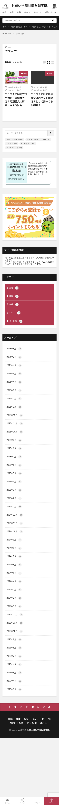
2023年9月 (14, 639)
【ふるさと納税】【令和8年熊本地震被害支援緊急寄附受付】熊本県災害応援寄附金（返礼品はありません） (38, 168)
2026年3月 (14, 390)
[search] (53, 20)
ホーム (7, 803)
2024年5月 (13, 573)
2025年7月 (14, 457)
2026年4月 (14, 382)
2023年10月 (14, 631)
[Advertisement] (29, 767)
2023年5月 (14, 673)
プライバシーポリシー (38, 723)
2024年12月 (14, 515)
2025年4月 (14, 482)
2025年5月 (14, 473)
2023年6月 (14, 664)
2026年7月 (14, 357)
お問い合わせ (50, 12)
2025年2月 (14, 498)
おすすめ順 (17, 62)
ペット (27, 12)
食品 (19, 12)
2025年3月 (14, 490)
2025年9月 (14, 440)
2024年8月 (14, 548)
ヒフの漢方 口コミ (28, 143)
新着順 (8, 62)
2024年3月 (14, 590)
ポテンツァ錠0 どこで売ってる (37, 27)
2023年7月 (14, 656)
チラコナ (20, 34)
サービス (37, 12)
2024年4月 (14, 581)
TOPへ (51, 803)
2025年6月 (14, 465)
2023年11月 (14, 623)
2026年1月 (14, 407)
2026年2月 (14, 399)
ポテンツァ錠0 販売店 (12, 27)
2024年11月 (14, 523)
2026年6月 (14, 365)
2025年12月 (14, 415)
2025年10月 (14, 432)
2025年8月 (14, 448)
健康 (12, 12)
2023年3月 (14, 689)
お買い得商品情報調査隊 (29, 5)
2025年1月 (14, 507)
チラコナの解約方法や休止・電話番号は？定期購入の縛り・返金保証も (16, 100)
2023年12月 (14, 615)
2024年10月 (14, 531)
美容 (4, 12)
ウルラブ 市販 (12, 143)
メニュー (37, 803)
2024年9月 (13, 540)
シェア (22, 803)
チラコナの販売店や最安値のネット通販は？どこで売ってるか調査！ (42, 100)
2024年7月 (14, 556)
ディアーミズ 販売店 (14, 148)
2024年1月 (14, 606)
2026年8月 (14, 349)
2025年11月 (15, 423)
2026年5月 (14, 374)
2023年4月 (14, 681)
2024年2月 (14, 598)
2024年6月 (14, 565)
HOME (8, 34)
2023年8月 (14, 648)
